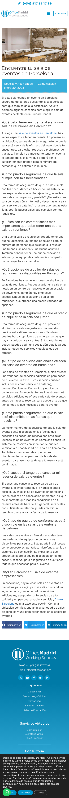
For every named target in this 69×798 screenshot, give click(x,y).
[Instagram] (20, 677)
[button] (48, 13)
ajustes (7, 786)
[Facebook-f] (34, 677)
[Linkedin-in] (47, 677)
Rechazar (25, 792)
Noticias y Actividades (18, 83)
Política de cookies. (22, 781)
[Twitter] (40, 677)
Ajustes (40, 792)
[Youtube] (27, 677)
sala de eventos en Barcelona (37, 133)
